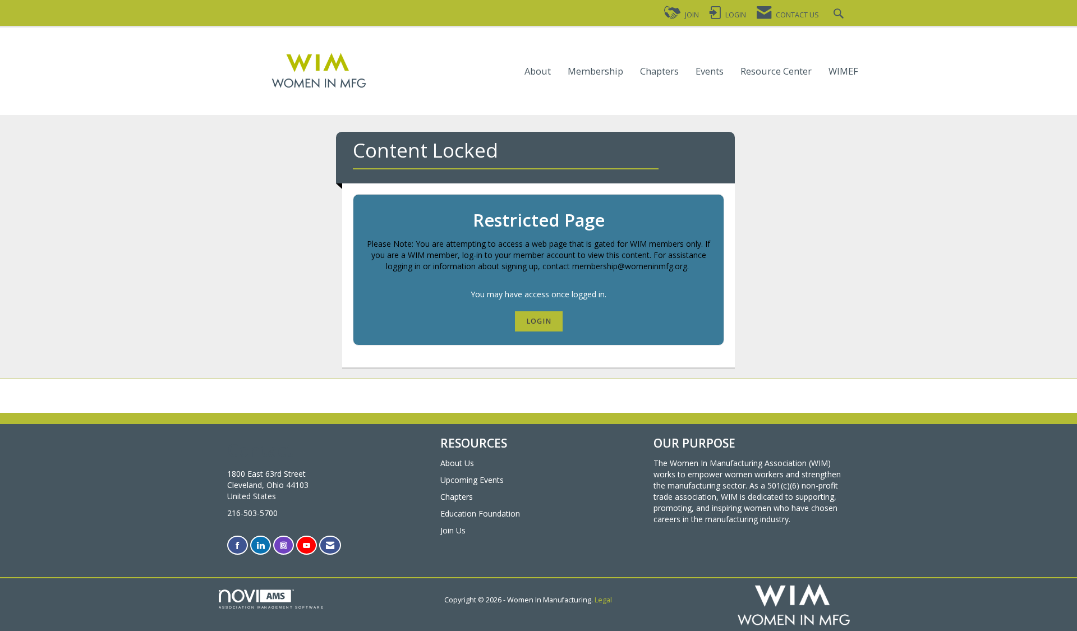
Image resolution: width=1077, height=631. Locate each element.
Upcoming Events (472, 480)
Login (538, 321)
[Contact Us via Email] (330, 545)
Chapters (659, 71)
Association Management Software (271, 607)
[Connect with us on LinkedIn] (260, 545)
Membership (595, 71)
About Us (457, 463)
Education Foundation (480, 513)
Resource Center (776, 71)
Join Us (453, 530)
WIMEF (843, 71)
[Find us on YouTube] (306, 545)
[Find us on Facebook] (237, 545)
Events (710, 71)
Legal (603, 600)
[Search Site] (840, 15)
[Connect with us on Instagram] (283, 545)
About (537, 71)
